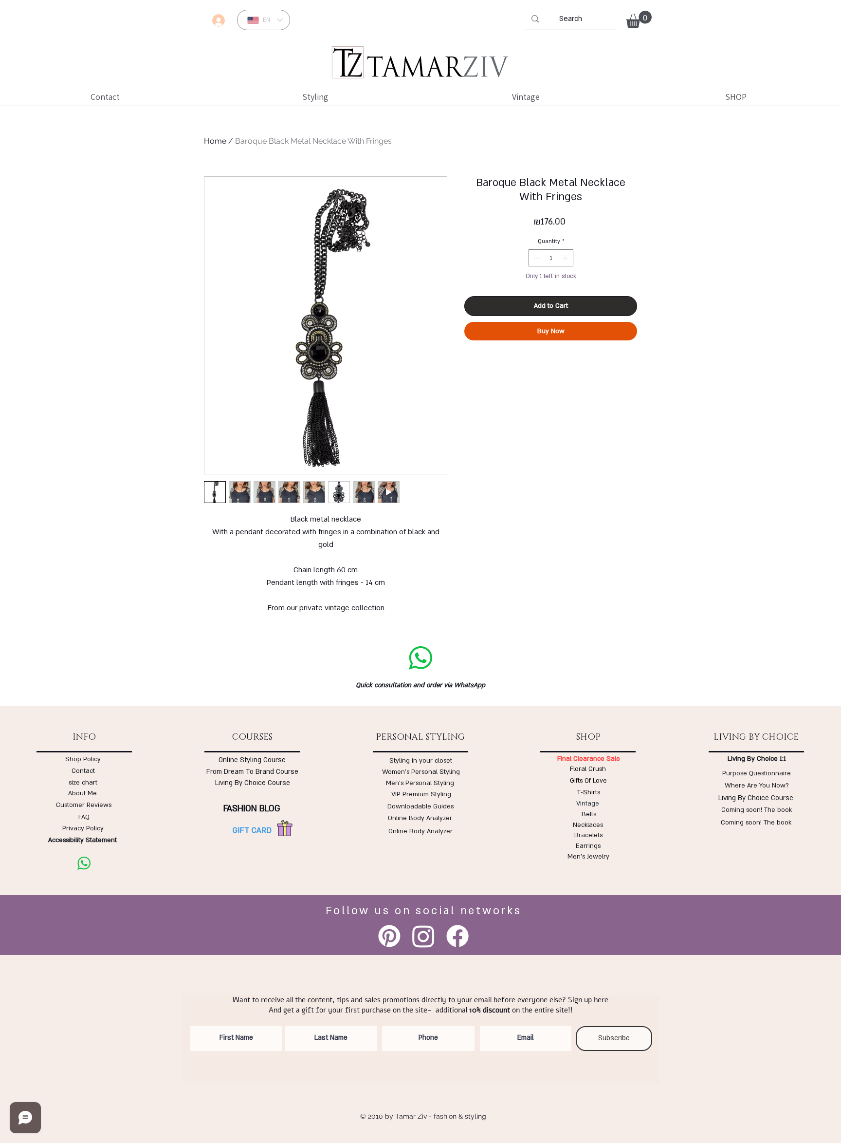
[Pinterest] (389, 936)
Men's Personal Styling (420, 783)
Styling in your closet (420, 760)
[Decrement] (536, 258)
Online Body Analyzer (420, 818)
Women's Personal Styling (421, 772)
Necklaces (588, 825)
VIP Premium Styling (421, 794)
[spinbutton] (550, 258)
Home (215, 141)
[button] (639, 19)
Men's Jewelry (588, 856)
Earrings (588, 846)
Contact (83, 771)
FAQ (84, 817)
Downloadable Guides (420, 806)
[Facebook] (457, 936)
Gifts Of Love (588, 780)
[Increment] (566, 258)
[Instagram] (423, 936)
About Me (82, 793)
